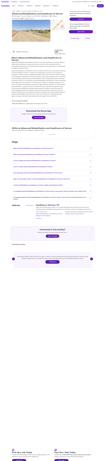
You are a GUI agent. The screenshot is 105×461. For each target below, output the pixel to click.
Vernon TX (53, 205)
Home (13, 11)
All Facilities (52, 262)
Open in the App (38, 117)
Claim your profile (17, 103)
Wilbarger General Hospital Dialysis (74, 213)
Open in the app (52, 236)
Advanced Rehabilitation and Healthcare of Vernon (49, 213)
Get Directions (30, 205)
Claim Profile (80, 31)
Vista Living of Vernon (41, 211)
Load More (39, 218)
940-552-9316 (17, 18)
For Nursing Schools (25, 1)
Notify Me (81, 19)
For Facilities (14, 1)
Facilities (18, 11)
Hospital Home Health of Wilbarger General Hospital (78, 211)
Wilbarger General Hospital (43, 215)
